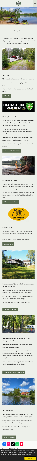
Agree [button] (30, 458)
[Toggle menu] (35, 3)
